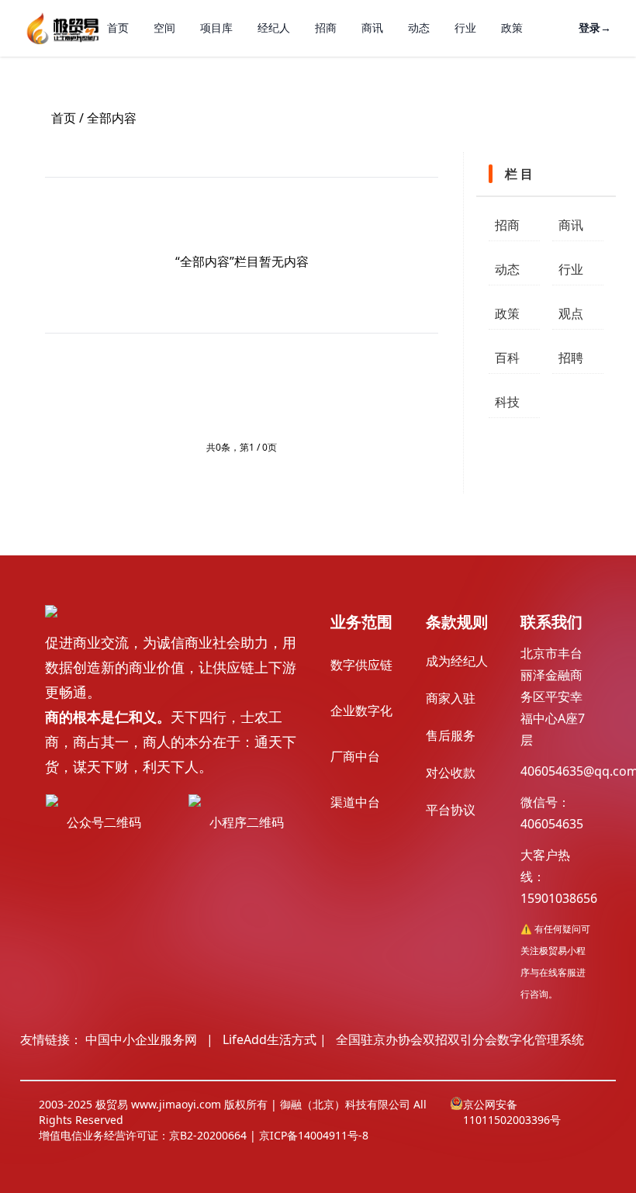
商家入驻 (450, 698)
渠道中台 (355, 802)
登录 (595, 27)
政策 (512, 27)
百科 (507, 357)
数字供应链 (361, 664)
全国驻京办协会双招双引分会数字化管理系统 (460, 1039)
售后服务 (450, 735)
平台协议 (450, 809)
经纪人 (274, 27)
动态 (419, 27)
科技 (507, 401)
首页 (118, 27)
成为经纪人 (457, 660)
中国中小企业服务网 (141, 1039)
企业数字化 (361, 710)
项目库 (216, 27)
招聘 (570, 357)
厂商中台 (355, 756)
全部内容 (112, 117)
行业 (465, 27)
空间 (164, 27)
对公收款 (450, 772)
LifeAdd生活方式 (269, 1039)
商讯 (372, 27)
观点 (570, 313)
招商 (326, 27)
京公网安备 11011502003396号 (512, 1112)
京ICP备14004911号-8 (313, 1135)
